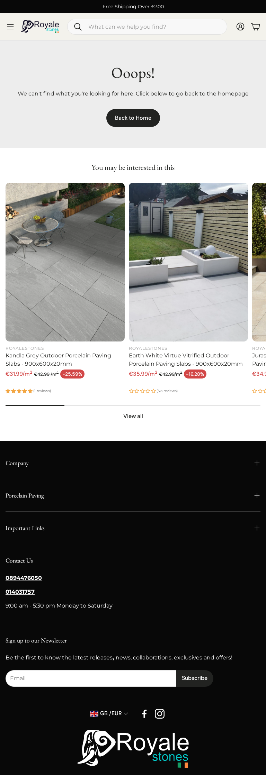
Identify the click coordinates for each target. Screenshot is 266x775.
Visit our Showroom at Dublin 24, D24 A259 (169, 6)
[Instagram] (160, 714)
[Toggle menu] (10, 26)
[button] (147, 26)
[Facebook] (144, 714)
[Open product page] (65, 262)
